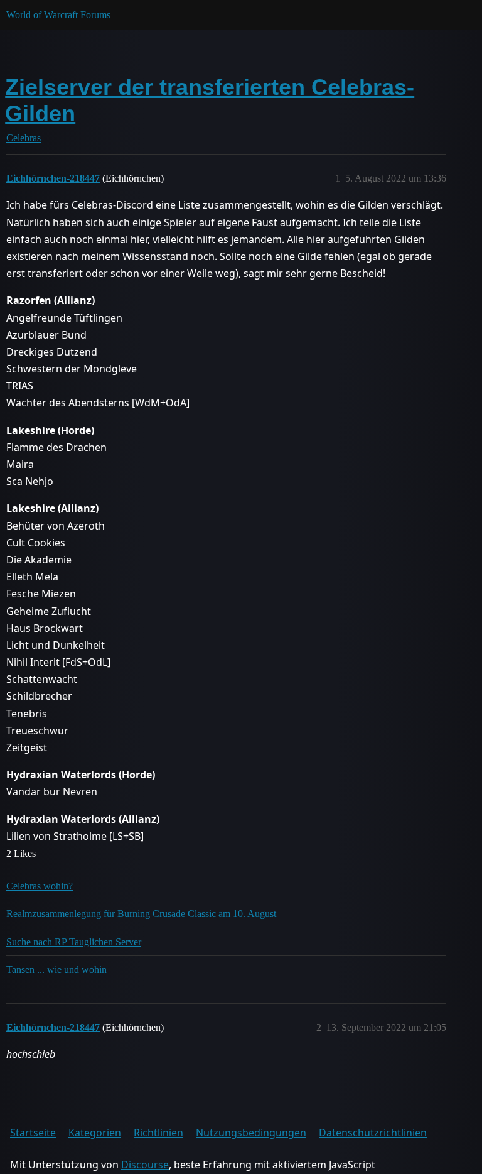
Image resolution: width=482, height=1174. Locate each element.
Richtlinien (158, 1132)
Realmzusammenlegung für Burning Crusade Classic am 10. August (141, 913)
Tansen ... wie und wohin (56, 969)
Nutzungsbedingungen (251, 1132)
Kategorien (94, 1132)
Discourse (145, 1164)
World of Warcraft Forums (58, 14)
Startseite (33, 1132)
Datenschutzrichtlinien (373, 1132)
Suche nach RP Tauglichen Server (73, 942)
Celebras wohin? (39, 886)
